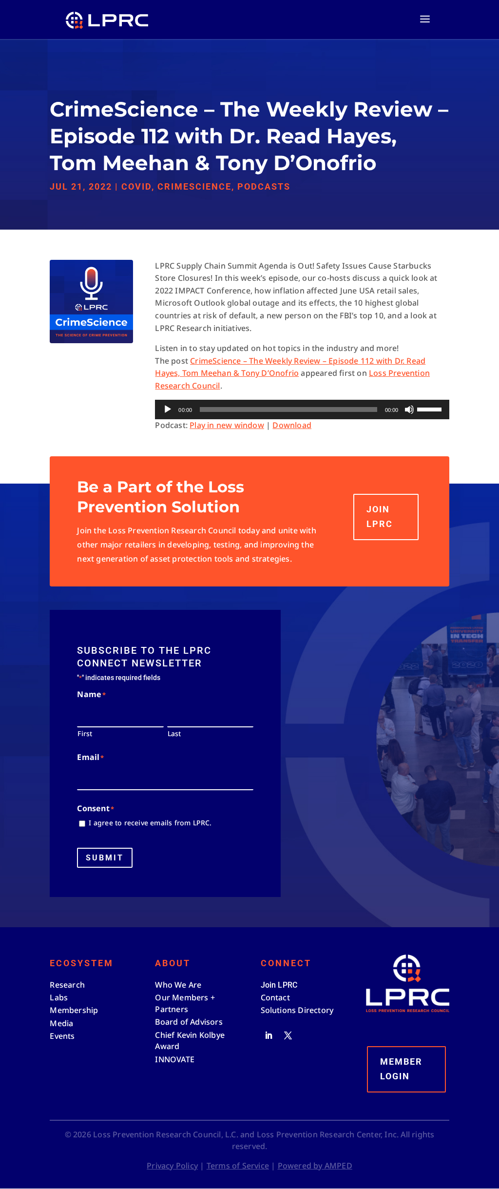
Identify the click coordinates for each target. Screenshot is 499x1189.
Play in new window (227, 425)
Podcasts (263, 186)
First (84, 733)
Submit (105, 857)
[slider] (430, 408)
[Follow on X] (288, 1035)
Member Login (401, 1069)
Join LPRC (379, 516)
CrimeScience (194, 186)
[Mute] (409, 409)
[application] (302, 409)
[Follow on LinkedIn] (268, 1035)
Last (174, 733)
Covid (136, 186)
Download (291, 425)
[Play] (168, 409)
